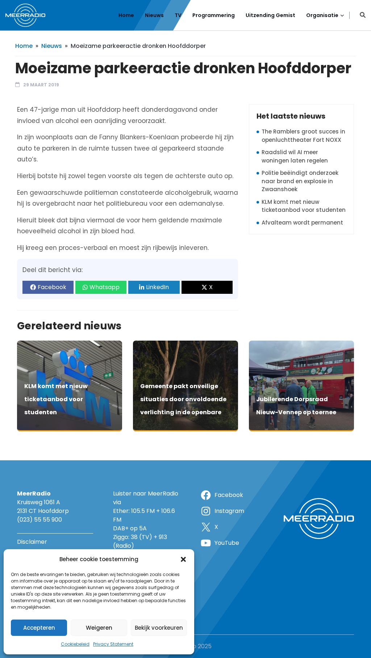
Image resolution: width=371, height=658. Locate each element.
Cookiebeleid (75, 644)
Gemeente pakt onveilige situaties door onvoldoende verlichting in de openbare (183, 399)
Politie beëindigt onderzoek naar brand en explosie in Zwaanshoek (300, 181)
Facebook (52, 287)
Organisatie (322, 15)
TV (178, 15)
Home (126, 15)
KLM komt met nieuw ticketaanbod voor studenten (304, 206)
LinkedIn (157, 287)
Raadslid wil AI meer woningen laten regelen (295, 156)
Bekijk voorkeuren (159, 628)
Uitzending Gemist (270, 15)
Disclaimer (32, 542)
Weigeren (99, 628)
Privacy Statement (113, 644)
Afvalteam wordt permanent (302, 222)
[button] (183, 559)
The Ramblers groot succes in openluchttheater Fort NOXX (303, 136)
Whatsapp (104, 287)
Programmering (213, 15)
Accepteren (39, 628)
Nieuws (154, 15)
